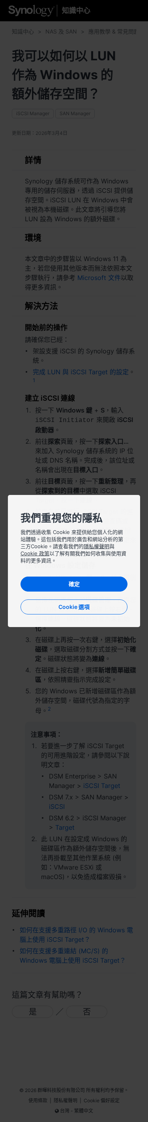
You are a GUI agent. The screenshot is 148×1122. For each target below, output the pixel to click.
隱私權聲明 (96, 546)
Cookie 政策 (35, 553)
